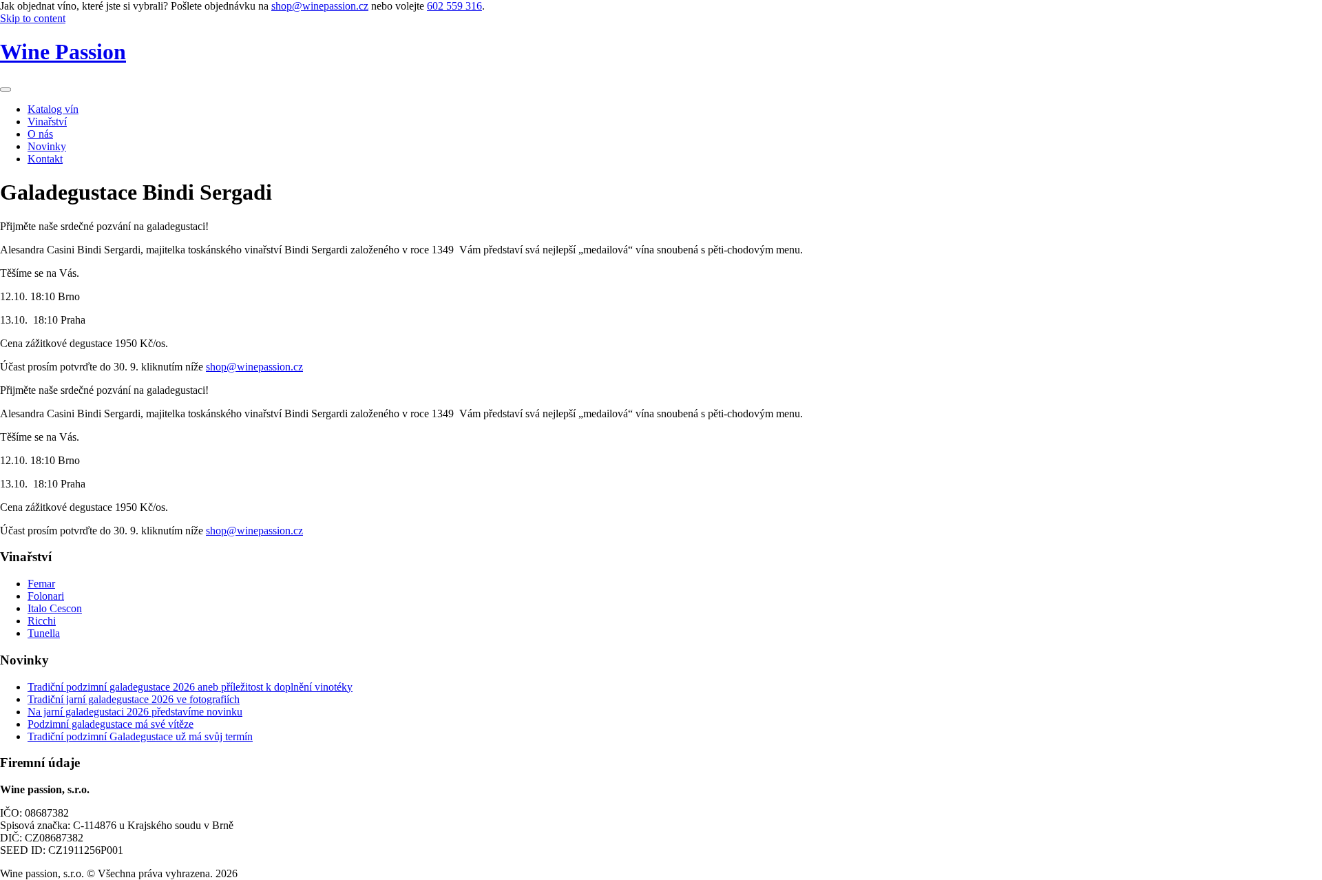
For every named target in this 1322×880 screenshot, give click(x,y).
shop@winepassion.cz (319, 6)
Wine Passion (63, 51)
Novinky (47, 146)
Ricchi (42, 621)
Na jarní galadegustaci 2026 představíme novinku (135, 711)
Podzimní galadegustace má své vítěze (110, 724)
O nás (40, 134)
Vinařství (47, 121)
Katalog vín (53, 109)
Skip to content (32, 18)
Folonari (46, 596)
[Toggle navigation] (5, 89)
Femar (41, 583)
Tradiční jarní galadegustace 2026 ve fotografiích (134, 699)
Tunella (44, 633)
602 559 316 (454, 6)
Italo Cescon (55, 608)
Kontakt (45, 159)
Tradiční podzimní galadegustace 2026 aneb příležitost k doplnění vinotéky (190, 687)
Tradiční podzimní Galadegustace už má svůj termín (140, 736)
